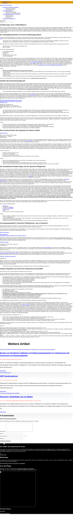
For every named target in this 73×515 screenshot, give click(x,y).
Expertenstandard (38, 61)
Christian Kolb (3, 454)
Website (2, 438)
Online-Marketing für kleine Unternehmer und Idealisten (12, 463)
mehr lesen (3, 370)
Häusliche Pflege (9, 15)
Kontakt (5, 2)
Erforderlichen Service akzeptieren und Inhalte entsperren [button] (13, 235)
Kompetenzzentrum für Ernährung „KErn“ (9, 253)
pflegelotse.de (33, 94)
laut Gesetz (33, 62)
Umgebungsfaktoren (10, 9)
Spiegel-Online (6, 209)
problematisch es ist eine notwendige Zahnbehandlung (50, 65)
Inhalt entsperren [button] (4, 234)
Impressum (2, 511)
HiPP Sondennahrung (9, 376)
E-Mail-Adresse (4, 436)
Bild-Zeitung (5, 205)
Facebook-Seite (29, 140)
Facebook (31, 176)
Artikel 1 (11, 207)
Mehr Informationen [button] (4, 232)
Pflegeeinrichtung (10, 16)
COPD (1, 38)
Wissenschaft (10, 359)
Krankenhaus (9, 17)
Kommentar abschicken (5, 441)
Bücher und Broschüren (13, 400)
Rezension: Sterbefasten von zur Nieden (16, 397)
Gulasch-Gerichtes (47, 247)
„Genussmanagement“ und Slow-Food (11, 14)
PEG (8, 380)
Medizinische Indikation (11, 11)
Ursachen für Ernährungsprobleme (11, 7)
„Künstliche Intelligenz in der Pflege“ (26, 468)
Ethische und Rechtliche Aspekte (13, 12)
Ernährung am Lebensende (9, 18)
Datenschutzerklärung (5, 513)
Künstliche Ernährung (8, 10)
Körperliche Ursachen (10, 8)
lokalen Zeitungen (26, 304)
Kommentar (3, 431)
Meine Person (7, 1)
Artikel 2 (11, 208)
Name (1, 433)
